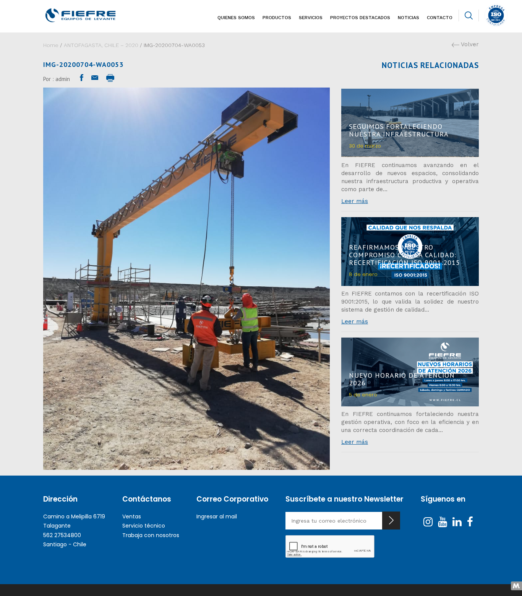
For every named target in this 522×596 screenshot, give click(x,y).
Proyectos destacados (360, 17)
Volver (469, 44)
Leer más (354, 201)
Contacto (439, 17)
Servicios (311, 17)
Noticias (408, 17)
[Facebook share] (81, 78)
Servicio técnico (143, 525)
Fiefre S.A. (93, 15)
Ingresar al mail (216, 516)
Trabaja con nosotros (150, 535)
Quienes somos (236, 17)
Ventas (131, 516)
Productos (277, 17)
